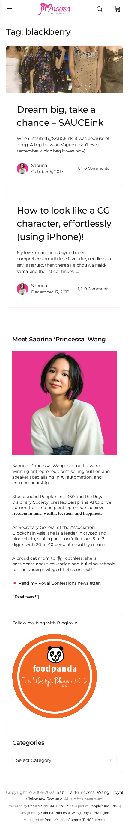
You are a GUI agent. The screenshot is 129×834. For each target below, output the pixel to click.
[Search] (101, 9)
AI (63, 477)
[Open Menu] (9, 8)
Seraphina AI (81, 502)
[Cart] (118, 9)
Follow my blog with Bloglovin (44, 623)
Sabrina (39, 165)
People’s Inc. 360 (57, 496)
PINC (116, 806)
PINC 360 (65, 806)
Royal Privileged (95, 813)
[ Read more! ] (25, 597)
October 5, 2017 (47, 171)
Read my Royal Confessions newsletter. (60, 583)
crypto (90, 533)
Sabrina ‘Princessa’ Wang (83, 792)
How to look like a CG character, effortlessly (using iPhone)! (64, 223)
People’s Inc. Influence (63, 820)
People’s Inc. (99, 806)
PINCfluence (93, 820)
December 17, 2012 (50, 292)
